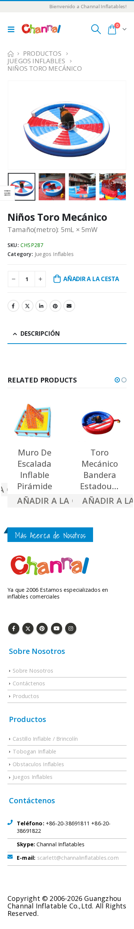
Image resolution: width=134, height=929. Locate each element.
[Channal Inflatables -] (40, 29)
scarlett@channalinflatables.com (78, 857)
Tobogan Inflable (34, 751)
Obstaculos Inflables (38, 764)
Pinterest (55, 306)
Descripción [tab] (40, 333)
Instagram (70, 628)
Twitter (28, 306)
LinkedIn (41, 306)
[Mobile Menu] (13, 29)
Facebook (13, 306)
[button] (117, 379)
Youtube (56, 628)
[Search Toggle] (96, 29)
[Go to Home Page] (10, 53)
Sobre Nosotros (33, 670)
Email (69, 306)
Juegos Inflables (54, 254)
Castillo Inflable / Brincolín (45, 738)
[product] (34, 421)
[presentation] (16, 116)
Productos (26, 696)
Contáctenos (29, 683)
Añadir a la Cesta (91, 279)
